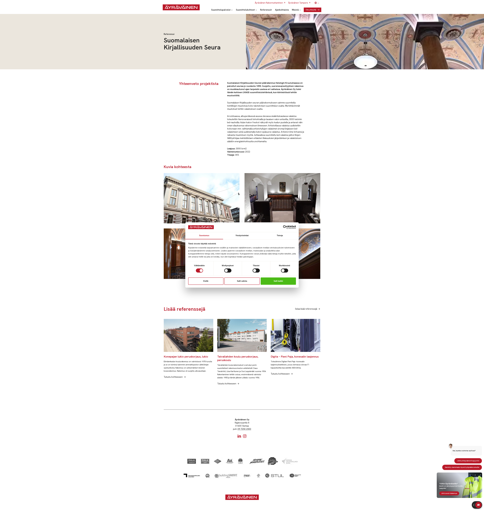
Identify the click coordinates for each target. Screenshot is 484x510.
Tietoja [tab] (280, 235)
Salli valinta (242, 281)
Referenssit (266, 9)
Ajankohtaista (282, 9)
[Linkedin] (239, 436)
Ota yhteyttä (311, 10)
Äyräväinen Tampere (298, 2)
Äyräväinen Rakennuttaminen (269, 2)
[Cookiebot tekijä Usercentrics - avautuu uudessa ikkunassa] (285, 227)
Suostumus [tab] (204, 235)
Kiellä (205, 281)
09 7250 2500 (244, 429)
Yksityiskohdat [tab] (242, 235)
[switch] (227, 271)
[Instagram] (244, 436)
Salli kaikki (278, 281)
